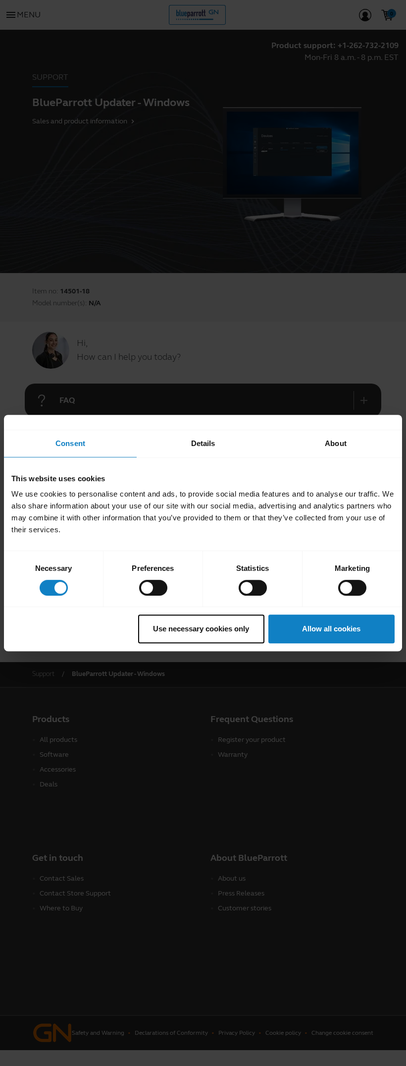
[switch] (153, 588)
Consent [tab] (70, 443)
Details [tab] (203, 443)
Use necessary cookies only (201, 628)
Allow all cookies (331, 628)
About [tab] (336, 443)
